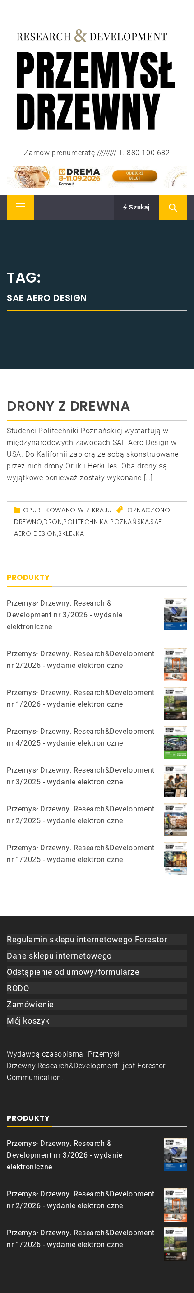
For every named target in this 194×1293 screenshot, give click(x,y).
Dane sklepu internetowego (59, 955)
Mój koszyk (28, 1020)
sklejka (71, 533)
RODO (18, 988)
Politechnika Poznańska (106, 521)
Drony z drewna (68, 406)
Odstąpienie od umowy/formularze (73, 972)
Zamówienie (30, 1004)
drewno (28, 521)
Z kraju (99, 509)
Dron (52, 521)
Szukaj (139, 207)
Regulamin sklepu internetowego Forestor (87, 939)
